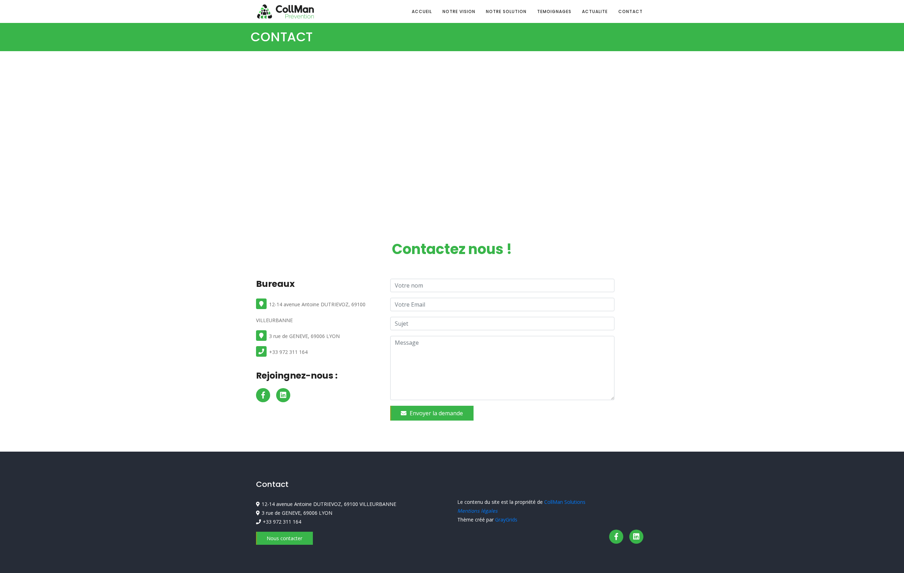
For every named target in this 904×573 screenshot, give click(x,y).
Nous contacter (284, 538)
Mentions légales (477, 510)
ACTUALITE (595, 11)
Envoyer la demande (435, 413)
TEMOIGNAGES (554, 11)
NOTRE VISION (458, 11)
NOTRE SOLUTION (506, 11)
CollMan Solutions (564, 502)
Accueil (422, 11)
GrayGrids (506, 519)
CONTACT (630, 11)
